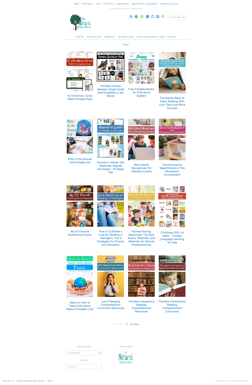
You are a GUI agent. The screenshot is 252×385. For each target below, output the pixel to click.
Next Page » (134, 324)
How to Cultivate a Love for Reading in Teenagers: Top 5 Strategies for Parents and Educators (110, 238)
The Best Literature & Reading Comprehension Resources (141, 306)
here (141, 8)
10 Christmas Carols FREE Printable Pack (79, 97)
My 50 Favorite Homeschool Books (80, 233)
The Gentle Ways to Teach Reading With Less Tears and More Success (172, 103)
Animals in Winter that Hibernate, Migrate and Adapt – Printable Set (110, 167)
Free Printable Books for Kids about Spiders (141, 92)
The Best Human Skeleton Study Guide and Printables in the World (110, 91)
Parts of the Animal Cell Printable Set (80, 160)
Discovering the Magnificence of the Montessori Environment (172, 169)
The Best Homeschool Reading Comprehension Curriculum (172, 306)
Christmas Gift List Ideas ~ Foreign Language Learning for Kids (172, 237)
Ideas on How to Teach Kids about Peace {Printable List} (79, 306)
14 (127, 324)
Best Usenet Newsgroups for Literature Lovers (141, 168)
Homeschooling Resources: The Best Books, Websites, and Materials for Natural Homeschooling (141, 238)
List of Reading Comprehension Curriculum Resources (110, 305)
